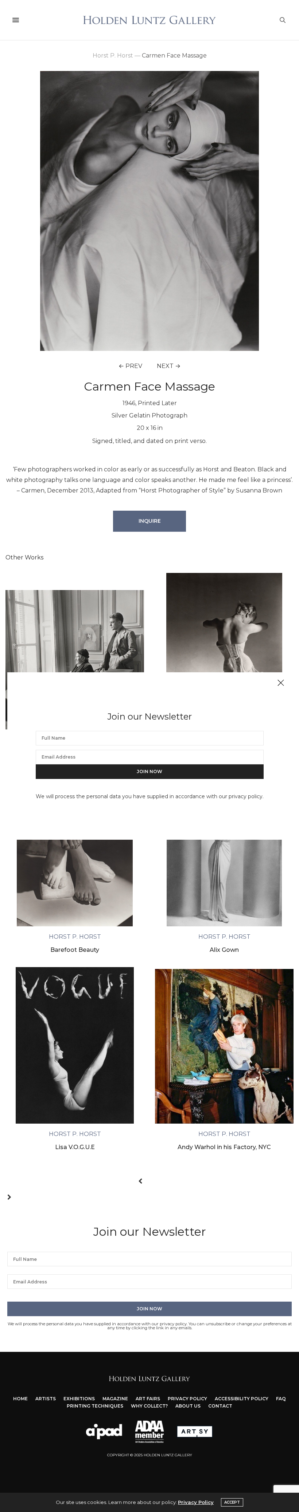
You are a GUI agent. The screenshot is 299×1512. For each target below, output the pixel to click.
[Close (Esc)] (280, 683)
